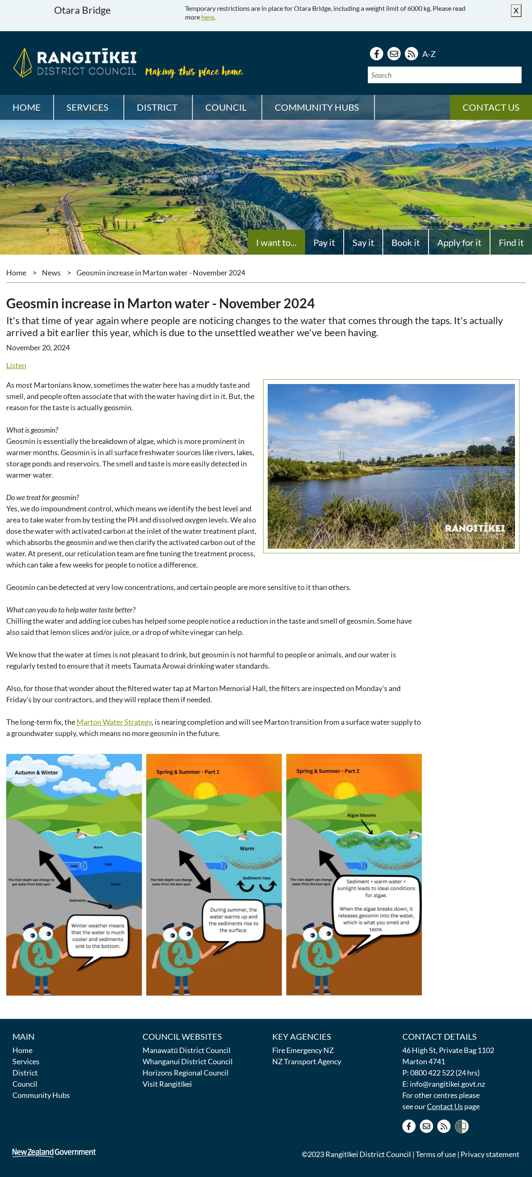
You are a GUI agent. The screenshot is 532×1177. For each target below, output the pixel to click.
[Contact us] (394, 54)
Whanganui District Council (188, 1061)
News (51, 272)
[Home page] (72, 62)
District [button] (157, 107)
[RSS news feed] (411, 54)
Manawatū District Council (187, 1050)
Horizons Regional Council (186, 1072)
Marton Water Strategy (114, 721)
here (207, 17)
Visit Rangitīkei (167, 1083)
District (25, 1072)
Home (26, 107)
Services (25, 1061)
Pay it (324, 242)
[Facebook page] (376, 54)
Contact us (491, 107)
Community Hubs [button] (317, 107)
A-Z (429, 54)
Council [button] (225, 107)
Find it (511, 242)
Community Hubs (41, 1095)
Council (24, 1083)
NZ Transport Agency (306, 1061)
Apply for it (459, 242)
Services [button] (87, 107)
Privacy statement (490, 1154)
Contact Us (445, 1106)
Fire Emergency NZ (303, 1050)
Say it (363, 242)
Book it (406, 242)
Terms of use (436, 1154)
